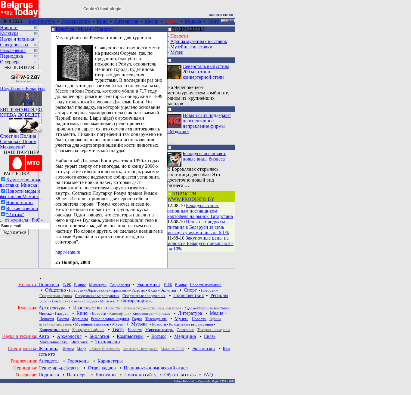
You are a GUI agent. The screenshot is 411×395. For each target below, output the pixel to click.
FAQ (208, 374)
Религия (138, 290)
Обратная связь (180, 374)
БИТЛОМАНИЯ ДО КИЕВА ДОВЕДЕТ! (21, 112)
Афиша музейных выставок (198, 41)
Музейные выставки (191, 46)
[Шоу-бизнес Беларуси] (25, 76)
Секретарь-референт (59, 367)
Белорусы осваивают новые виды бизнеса (204, 156)
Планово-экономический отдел (156, 367)
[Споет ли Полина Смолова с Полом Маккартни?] (25, 123)
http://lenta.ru (67, 252)
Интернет (79, 342)
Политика (49, 284)
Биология (99, 336)
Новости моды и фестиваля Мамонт (20, 193)
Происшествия (188, 295)
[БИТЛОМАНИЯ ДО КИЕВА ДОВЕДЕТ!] (25, 97)
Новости (104, 29)
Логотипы (105, 374)
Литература (126, 21)
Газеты (63, 319)
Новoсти (135, 329)
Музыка (193, 21)
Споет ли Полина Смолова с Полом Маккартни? (18, 141)
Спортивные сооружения (143, 295)
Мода (81, 349)
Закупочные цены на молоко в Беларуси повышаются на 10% (200, 243)
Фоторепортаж (136, 300)
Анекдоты (49, 360)
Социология (120, 285)
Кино (102, 21)
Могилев (107, 301)
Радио (137, 319)
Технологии (107, 341)
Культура (65, 29)
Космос (158, 336)
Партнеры (77, 374)
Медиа (151, 21)
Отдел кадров (102, 367)
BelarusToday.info (184, 381)
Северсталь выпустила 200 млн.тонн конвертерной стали (206, 72)
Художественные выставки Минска (20, 182)
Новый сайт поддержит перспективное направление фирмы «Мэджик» (199, 123)
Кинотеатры (142, 313)
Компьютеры (130, 336)
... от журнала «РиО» (21, 219)
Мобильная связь (53, 342)
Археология (69, 336)
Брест (44, 301)
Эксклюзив (203, 348)
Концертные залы (54, 329)
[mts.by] (25, 161)
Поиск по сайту (140, 374)
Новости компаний (205, 285)
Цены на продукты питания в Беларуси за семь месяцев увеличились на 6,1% (198, 227)
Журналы (80, 319)
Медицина (185, 336)
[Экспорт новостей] (228, 20)
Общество (55, 289)
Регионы (219, 295)
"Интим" (15, 214)
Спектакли (185, 329)
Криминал (119, 290)
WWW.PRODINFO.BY (191, 199)
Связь (209, 336)
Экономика (148, 284)
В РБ (67, 285)
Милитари (98, 285)
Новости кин (19, 202)
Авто (44, 336)
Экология (168, 290)
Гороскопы (78, 360)
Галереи (62, 313)
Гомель (75, 301)
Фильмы (163, 313)
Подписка (49, 374)
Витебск (59, 301)
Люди (152, 290)
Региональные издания (110, 319)
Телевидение (156, 319)
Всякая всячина (22, 208)
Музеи (84, 29)
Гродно (90, 301)
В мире (80, 285)
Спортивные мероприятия (97, 295)
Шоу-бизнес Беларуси (22, 88)
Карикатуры (110, 360)
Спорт (190, 289)
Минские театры (159, 329)
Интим (68, 349)
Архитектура (41, 21)
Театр (213, 21)
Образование (97, 290)
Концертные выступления (191, 324)
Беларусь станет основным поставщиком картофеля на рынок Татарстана (200, 211)
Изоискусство (75, 21)
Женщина (48, 348)
